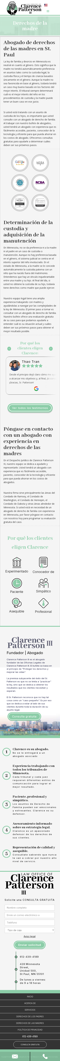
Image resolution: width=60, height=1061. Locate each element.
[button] (46, 5)
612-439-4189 (29, 956)
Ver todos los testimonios (30, 408)
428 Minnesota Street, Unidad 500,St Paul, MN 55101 (32, 969)
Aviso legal (30, 936)
